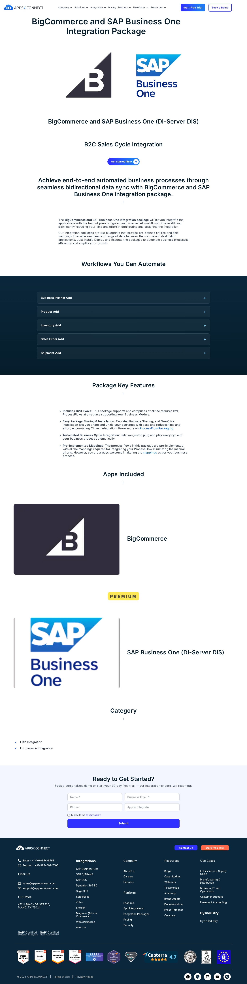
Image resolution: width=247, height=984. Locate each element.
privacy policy (93, 815)
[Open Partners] (130, 7)
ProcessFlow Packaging (156, 428)
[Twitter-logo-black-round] (197, 976)
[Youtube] (217, 976)
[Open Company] (71, 7)
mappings (150, 452)
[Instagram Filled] (227, 976)
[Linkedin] (207, 976)
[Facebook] (187, 976)
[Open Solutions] (87, 7)
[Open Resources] (165, 7)
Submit (123, 823)
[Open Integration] (105, 7)
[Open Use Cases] (147, 7)
